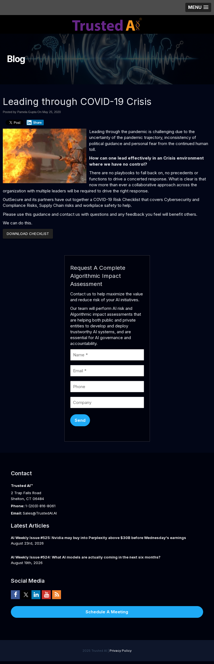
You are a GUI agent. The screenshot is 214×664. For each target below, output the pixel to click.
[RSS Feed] (56, 594)
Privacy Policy (121, 651)
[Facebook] (15, 594)
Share (37, 122)
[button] (198, 7)
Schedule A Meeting (107, 611)
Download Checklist (28, 233)
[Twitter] (25, 594)
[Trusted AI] (107, 23)
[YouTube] (46, 594)
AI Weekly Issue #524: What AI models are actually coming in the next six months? (85, 557)
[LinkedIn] (35, 594)
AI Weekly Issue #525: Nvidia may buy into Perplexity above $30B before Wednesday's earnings (98, 537)
